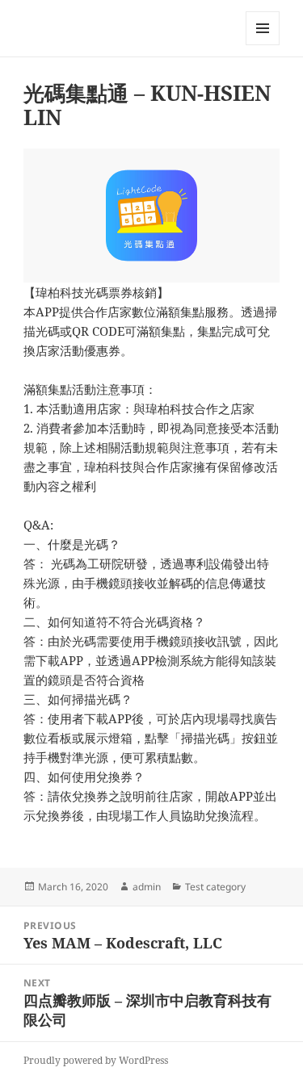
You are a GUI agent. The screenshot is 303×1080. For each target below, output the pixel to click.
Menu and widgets (263, 44)
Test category (215, 887)
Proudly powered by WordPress (95, 1060)
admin (147, 887)
